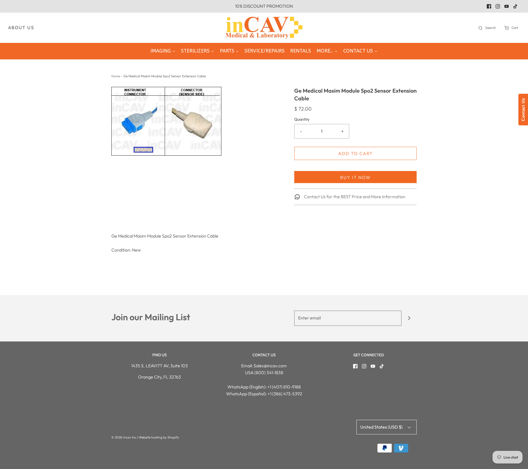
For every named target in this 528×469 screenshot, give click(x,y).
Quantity (301, 119)
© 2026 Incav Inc (123, 437)
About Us (21, 27)
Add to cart (355, 153)
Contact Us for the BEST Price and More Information (354, 196)
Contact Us (523, 109)
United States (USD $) (381, 427)
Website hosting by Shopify (159, 437)
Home (115, 76)
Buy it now (355, 177)
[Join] (409, 318)
